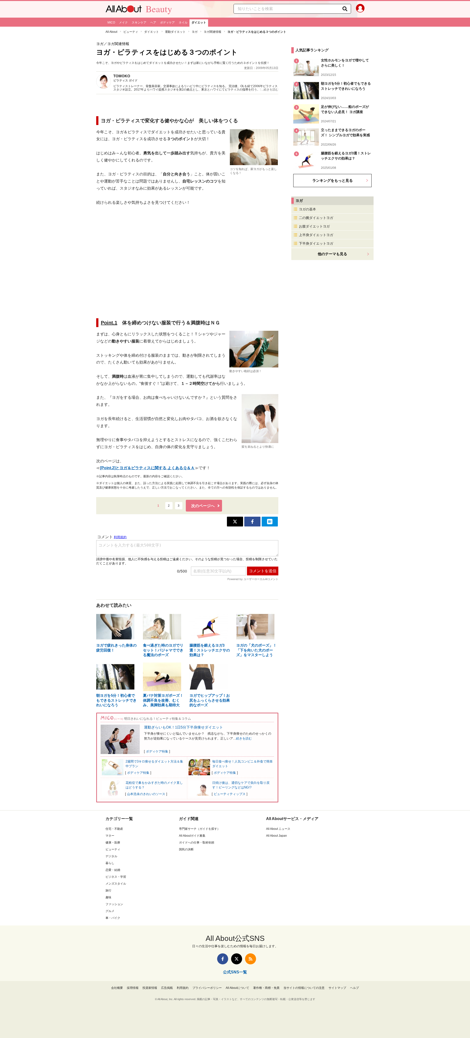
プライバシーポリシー (207, 988)
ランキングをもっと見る (332, 180)
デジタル (111, 856)
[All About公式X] (236, 958)
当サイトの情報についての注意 (304, 988)
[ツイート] (235, 521)
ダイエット (198, 22)
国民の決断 (186, 849)
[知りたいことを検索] (344, 9)
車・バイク (113, 918)
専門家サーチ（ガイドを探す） (199, 829)
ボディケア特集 (157, 751)
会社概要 (117, 988)
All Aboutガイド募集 (192, 835)
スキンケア (139, 22)
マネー (110, 835)
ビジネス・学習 (116, 876)
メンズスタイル (116, 883)
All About (111, 32)
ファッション (114, 904)
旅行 (108, 890)
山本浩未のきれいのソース (146, 794)
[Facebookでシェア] (252, 521)
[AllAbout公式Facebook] (222, 958)
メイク (123, 22)
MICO (111, 22)
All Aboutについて (237, 988)
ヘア (153, 22)
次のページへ (203, 506)
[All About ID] (360, 9)
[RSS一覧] (250, 958)
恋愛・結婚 (113, 870)
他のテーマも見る (332, 254)
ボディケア (167, 22)
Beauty (159, 8)
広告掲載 (167, 988)
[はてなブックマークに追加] (270, 521)
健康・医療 (113, 842)
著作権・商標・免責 (266, 988)
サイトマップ (337, 988)
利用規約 (182, 988)
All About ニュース (278, 829)
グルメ (110, 911)
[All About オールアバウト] (124, 10)
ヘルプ (354, 988)
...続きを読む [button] (269, 89)
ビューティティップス (230, 794)
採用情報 (133, 988)
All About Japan (276, 835)
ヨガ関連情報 (212, 32)
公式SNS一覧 (235, 972)
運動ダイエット (175, 32)
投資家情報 (149, 988)
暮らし (110, 863)
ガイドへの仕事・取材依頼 (196, 842)
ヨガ (195, 32)
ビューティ (130, 32)
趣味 (108, 897)
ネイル (183, 22)
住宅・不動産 (114, 829)
